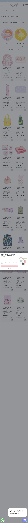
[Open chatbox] (25, 520)
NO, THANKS (9, 268)
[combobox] (10, 259)
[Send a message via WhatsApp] (3, 520)
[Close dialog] (27, 253)
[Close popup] (25, 510)
